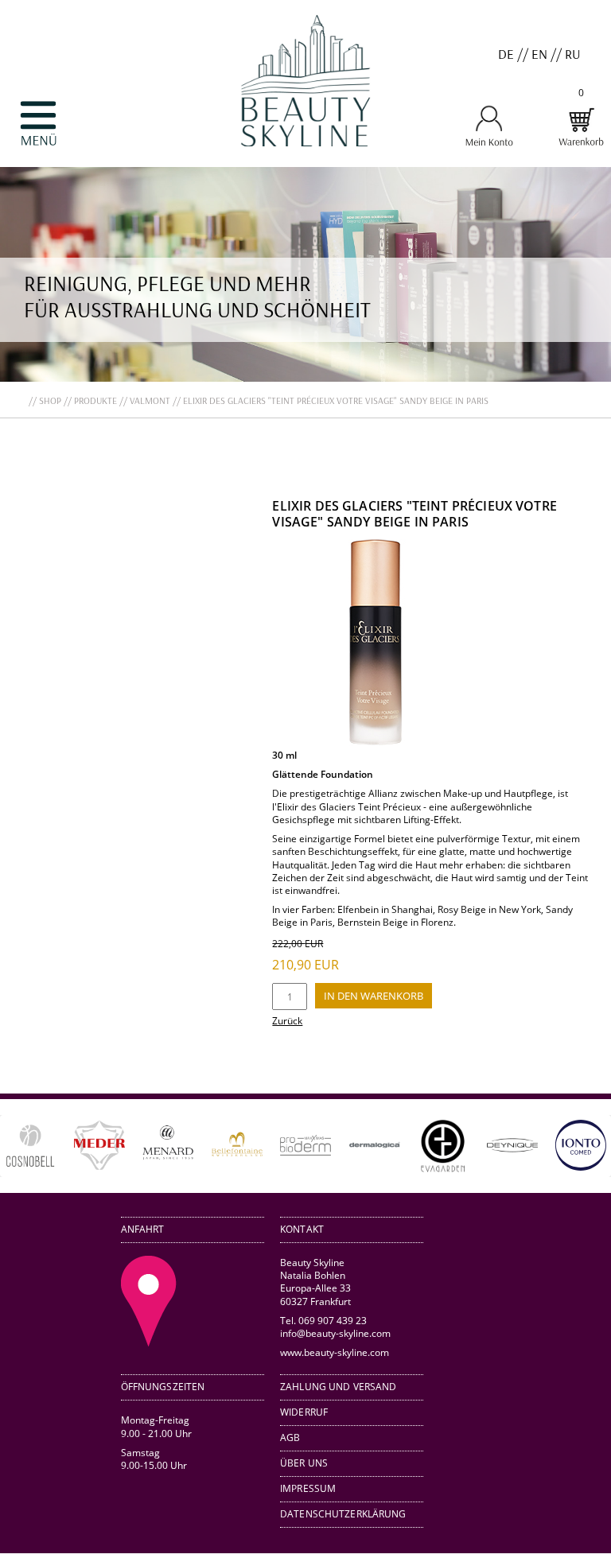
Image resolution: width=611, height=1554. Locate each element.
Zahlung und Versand (338, 1386)
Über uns (304, 1463)
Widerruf (304, 1412)
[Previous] (35, 1146)
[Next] (576, 1146)
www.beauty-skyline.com (334, 1352)
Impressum (308, 1488)
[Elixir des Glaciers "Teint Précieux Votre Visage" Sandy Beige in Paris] (375, 742)
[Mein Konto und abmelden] (489, 143)
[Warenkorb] (581, 143)
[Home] (305, 160)
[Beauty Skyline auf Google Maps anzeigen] (149, 1342)
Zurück (287, 1021)
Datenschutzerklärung (343, 1514)
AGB (290, 1437)
